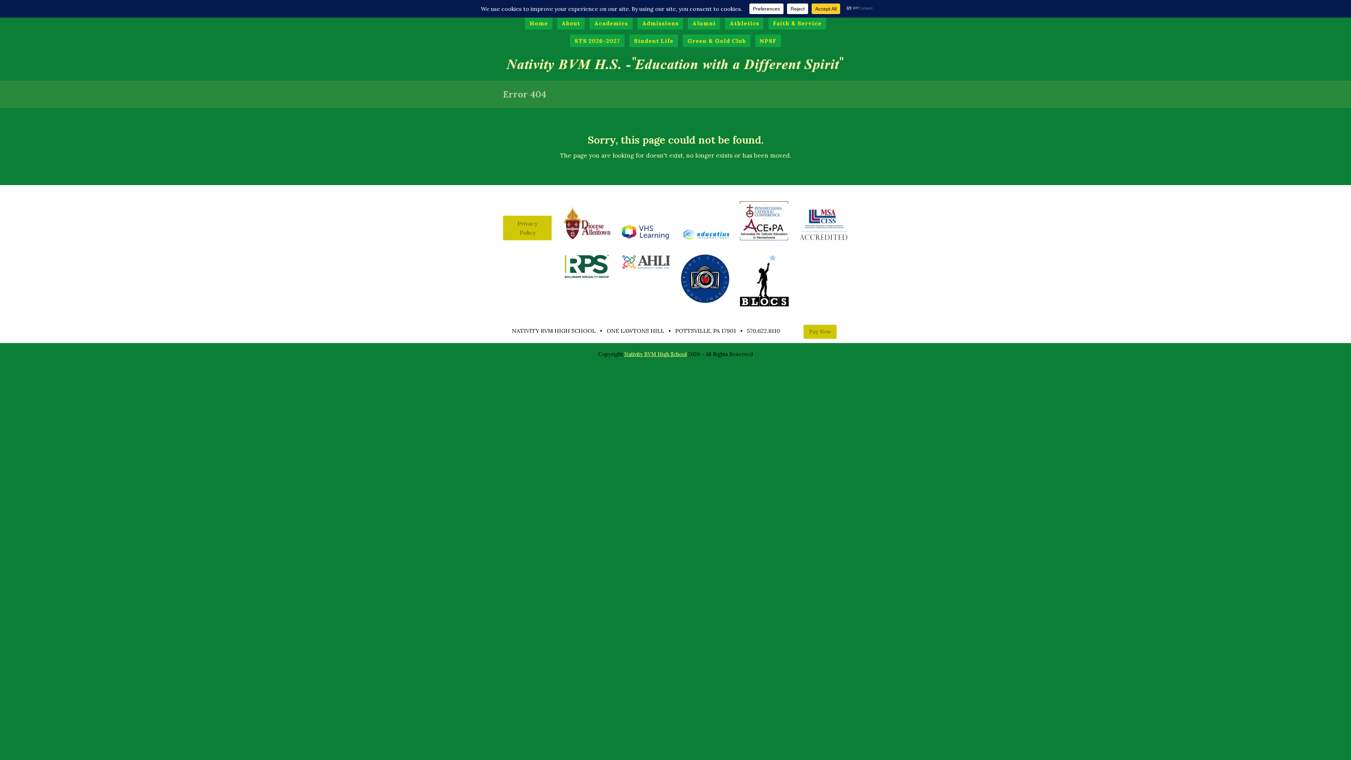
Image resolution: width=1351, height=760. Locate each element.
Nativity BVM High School (655, 354)
